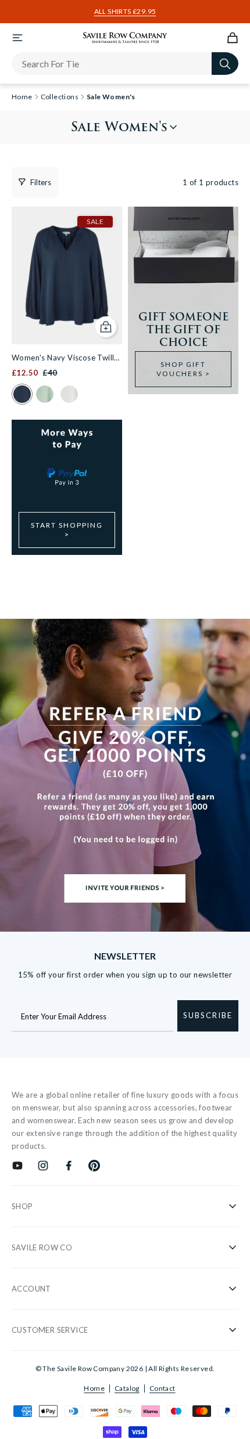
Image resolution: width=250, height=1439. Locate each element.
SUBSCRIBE (208, 1015)
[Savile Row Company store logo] (125, 37)
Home (94, 1388)
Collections (59, 97)
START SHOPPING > (67, 530)
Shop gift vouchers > (183, 369)
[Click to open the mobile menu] (17, 38)
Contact (162, 1388)
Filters (40, 182)
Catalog (127, 1388)
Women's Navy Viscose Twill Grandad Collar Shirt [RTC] (63, 358)
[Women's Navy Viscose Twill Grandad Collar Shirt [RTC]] (67, 275)
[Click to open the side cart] (232, 38)
